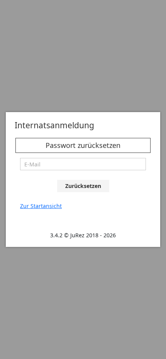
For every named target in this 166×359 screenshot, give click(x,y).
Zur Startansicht (41, 206)
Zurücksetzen (83, 186)
